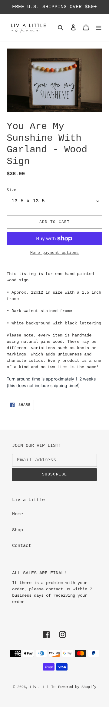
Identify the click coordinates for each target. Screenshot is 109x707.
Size (11, 190)
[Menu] (98, 27)
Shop (17, 530)
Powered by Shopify (77, 687)
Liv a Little (42, 687)
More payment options (54, 253)
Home (17, 514)
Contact (21, 545)
